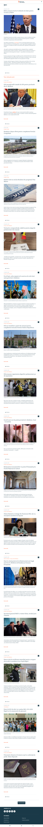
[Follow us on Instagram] (10, 811)
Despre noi (24, 818)
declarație (17, 42)
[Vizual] (10, 825)
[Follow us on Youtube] (7, 811)
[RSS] (12, 811)
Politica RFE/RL (6, 818)
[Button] (7, 73)
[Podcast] (21, 825)
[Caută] (33, 825)
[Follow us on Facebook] (5, 811)
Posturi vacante (6, 822)
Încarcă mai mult (21, 802)
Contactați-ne (6, 820)
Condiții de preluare (25, 820)
